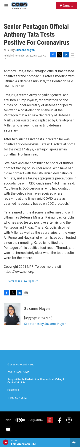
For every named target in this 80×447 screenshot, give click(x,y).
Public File (13, 389)
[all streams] (75, 442)
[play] (5, 442)
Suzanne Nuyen (25, 50)
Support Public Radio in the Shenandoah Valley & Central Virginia (35, 381)
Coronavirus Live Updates (23, 281)
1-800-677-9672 (17, 397)
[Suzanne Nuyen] (12, 314)
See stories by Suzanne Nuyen (45, 324)
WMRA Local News (18, 372)
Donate (68, 5)
